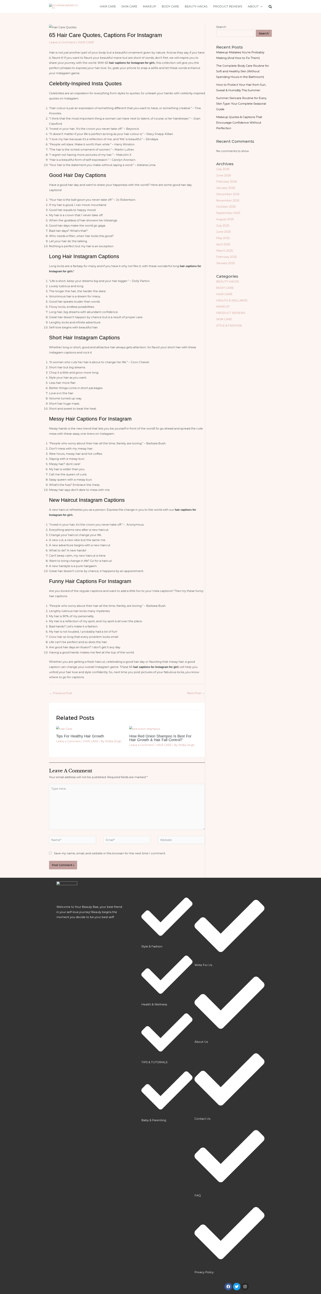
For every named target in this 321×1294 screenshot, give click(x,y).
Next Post (196, 693)
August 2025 (225, 219)
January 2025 (225, 263)
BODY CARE (170, 6)
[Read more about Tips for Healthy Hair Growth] (64, 728)
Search (221, 27)
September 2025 (228, 213)
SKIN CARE (129, 6)
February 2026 (226, 181)
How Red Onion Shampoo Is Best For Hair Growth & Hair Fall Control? (160, 738)
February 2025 (226, 257)
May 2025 (223, 238)
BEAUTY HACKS (196, 6)
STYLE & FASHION (229, 325)
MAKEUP (149, 6)
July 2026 (222, 169)
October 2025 (226, 206)
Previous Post (60, 693)
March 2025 (224, 250)
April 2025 (223, 244)
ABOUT (253, 6)
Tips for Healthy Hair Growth (80, 736)
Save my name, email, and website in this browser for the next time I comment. (110, 853)
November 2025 (227, 200)
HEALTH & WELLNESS (231, 300)
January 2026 (225, 188)
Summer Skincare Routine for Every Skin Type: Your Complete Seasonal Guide (241, 103)
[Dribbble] (270, 6)
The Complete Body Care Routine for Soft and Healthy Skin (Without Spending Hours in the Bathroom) (242, 71)
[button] (260, 6)
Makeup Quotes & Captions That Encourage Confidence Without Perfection (239, 122)
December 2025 (228, 194)
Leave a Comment (62, 42)
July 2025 (222, 225)
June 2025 (223, 231)
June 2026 (223, 175)
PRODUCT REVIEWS (227, 6)
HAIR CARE (108, 6)
